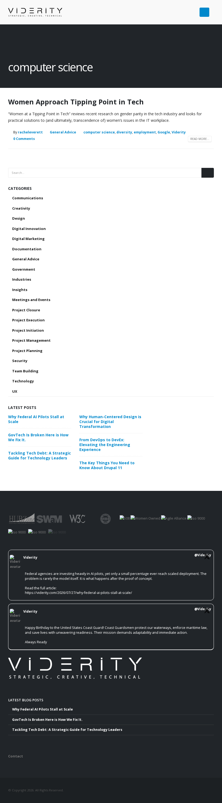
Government (23, 269)
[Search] (207, 173)
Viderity (179, 132)
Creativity (21, 208)
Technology (23, 381)
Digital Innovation (29, 228)
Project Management (31, 340)
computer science (99, 132)
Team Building (25, 371)
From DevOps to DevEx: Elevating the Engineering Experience (104, 444)
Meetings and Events (31, 299)
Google (164, 132)
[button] (211, 10)
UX (14, 391)
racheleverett (30, 132)
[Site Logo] (35, 12)
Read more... (199, 139)
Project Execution (28, 320)
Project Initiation (28, 330)
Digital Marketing (28, 238)
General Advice (63, 132)
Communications (27, 198)
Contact (15, 756)
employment (145, 132)
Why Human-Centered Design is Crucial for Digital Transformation (110, 421)
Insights (19, 289)
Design (18, 218)
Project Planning (27, 350)
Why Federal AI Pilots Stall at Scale (36, 419)
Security (19, 360)
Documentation (26, 249)
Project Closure (26, 310)
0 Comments (24, 138)
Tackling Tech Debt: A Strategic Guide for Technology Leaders (39, 455)
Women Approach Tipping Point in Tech (76, 101)
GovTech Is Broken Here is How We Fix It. (38, 437)
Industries (21, 279)
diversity (124, 132)
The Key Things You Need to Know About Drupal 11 (107, 465)
